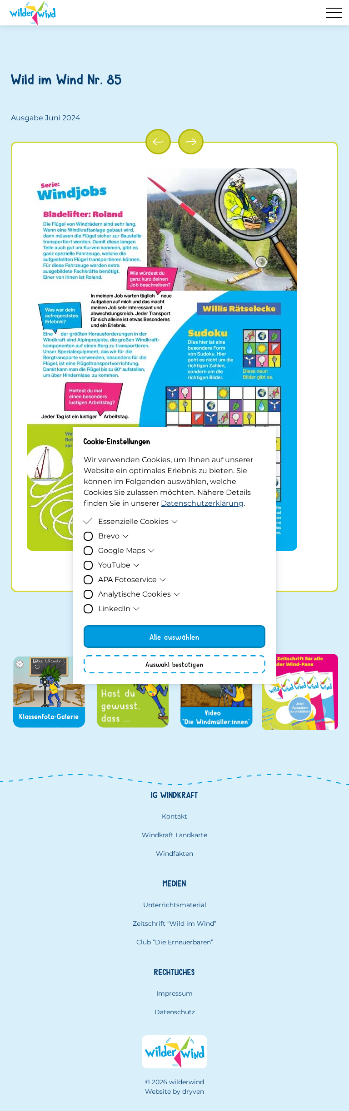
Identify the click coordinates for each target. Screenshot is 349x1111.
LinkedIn (114, 608)
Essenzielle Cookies (133, 521)
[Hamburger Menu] (334, 12)
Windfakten (174, 853)
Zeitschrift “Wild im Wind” (174, 923)
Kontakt (174, 816)
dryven (193, 1091)
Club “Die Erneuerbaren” (174, 942)
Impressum (174, 993)
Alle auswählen (175, 637)
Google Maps (121, 550)
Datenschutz (175, 1012)
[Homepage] (32, 12)
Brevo (109, 536)
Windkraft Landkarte (174, 835)
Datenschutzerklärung (202, 503)
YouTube (114, 565)
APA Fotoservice (127, 579)
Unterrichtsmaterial (174, 905)
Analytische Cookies (134, 594)
